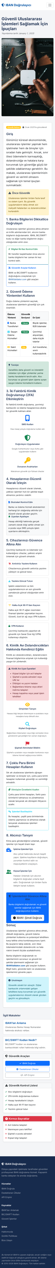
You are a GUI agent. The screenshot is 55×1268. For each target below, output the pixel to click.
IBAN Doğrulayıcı (18, 5)
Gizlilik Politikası (9, 1236)
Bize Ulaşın (7, 1240)
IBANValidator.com (17, 279)
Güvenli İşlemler (9, 1218)
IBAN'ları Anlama (15, 1023)
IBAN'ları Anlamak (10, 1210)
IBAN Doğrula (28, 1063)
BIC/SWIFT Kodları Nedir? (21, 1040)
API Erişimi (29, 1075)
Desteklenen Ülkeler (29, 1069)
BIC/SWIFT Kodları (10, 1214)
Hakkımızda (7, 1231)
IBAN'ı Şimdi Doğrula (29, 917)
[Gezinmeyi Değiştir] (49, 5)
